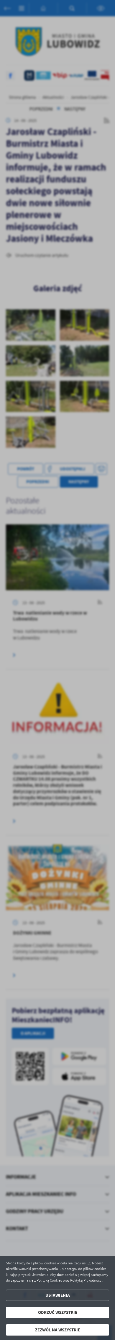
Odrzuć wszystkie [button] (57, 1312)
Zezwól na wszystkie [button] (57, 1330)
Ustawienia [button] (57, 1295)
